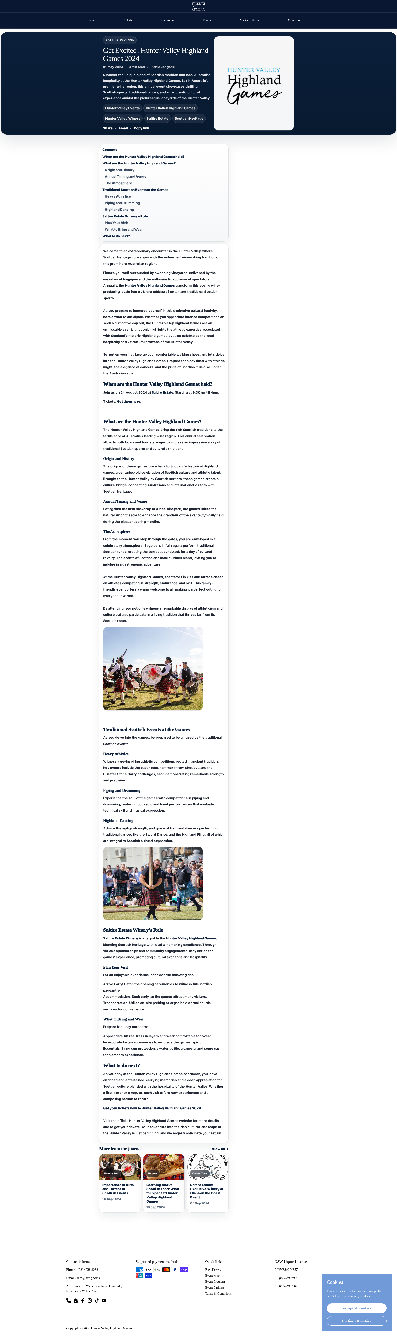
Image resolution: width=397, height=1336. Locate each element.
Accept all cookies (356, 1308)
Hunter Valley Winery (122, 118)
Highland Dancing (119, 209)
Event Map (212, 1275)
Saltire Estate (158, 118)
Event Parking (214, 1287)
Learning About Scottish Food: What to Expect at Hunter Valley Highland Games (162, 1193)
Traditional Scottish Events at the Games (135, 190)
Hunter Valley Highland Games (170, 108)
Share (108, 128)
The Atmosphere (118, 183)
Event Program (215, 1281)
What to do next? (116, 236)
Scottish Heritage (189, 118)
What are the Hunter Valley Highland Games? (139, 163)
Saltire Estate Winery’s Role (125, 216)
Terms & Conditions (218, 1293)
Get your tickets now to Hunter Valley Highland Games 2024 (152, 1108)
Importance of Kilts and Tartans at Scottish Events (118, 1189)
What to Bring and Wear (124, 229)
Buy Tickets (213, 1269)
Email (123, 128)
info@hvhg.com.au (89, 1278)
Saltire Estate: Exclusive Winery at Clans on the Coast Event (206, 1191)
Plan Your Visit (116, 223)
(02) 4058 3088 (88, 1269)
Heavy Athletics (118, 196)
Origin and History (120, 170)
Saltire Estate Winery (120, 938)
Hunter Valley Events (122, 108)
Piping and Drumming (122, 203)
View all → (220, 1149)
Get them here (128, 401)
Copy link (141, 128)
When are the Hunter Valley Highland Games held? (143, 157)
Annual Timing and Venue (125, 176)
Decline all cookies (356, 1321)
